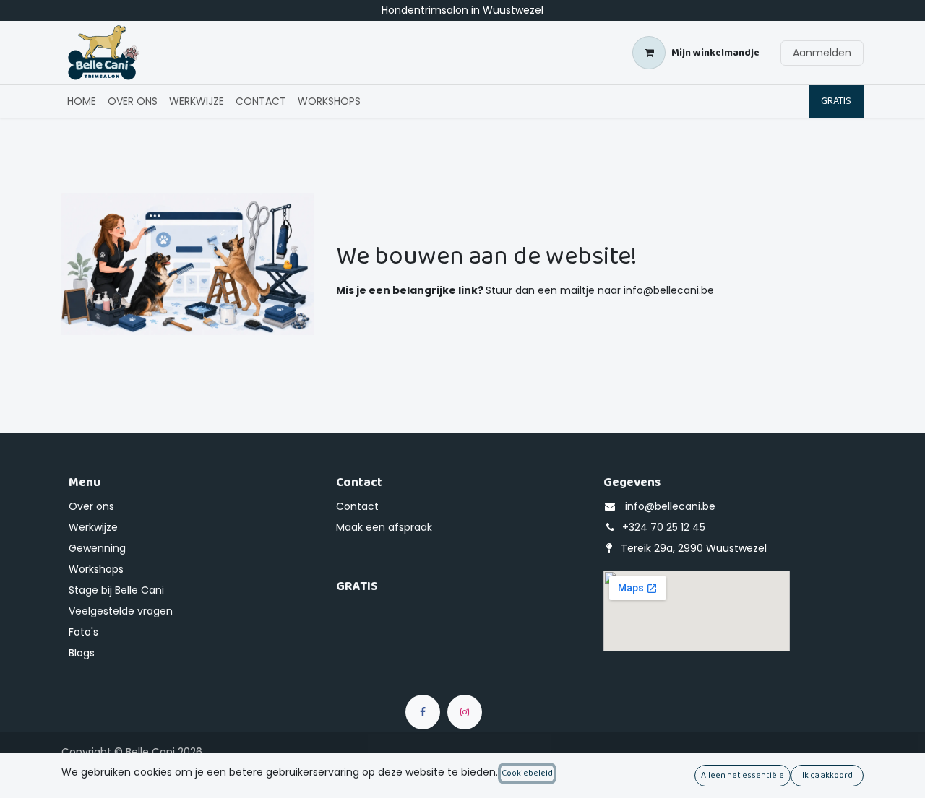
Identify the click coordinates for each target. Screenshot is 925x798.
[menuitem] (81, 101)
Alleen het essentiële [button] (742, 775)
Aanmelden (822, 52)
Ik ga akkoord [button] (827, 775)
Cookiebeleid (527, 773)
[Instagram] (464, 712)
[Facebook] (422, 712)
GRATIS (836, 101)
